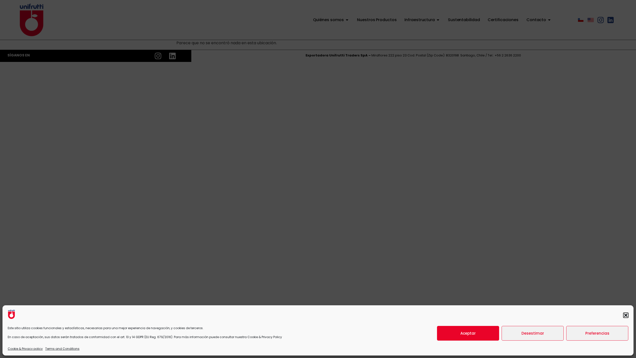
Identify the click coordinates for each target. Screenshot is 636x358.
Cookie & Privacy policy (25, 349)
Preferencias (597, 333)
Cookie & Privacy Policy (264, 337)
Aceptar (468, 333)
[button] (625, 315)
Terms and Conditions (62, 349)
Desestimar (532, 333)
